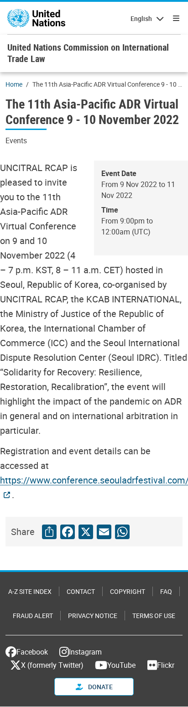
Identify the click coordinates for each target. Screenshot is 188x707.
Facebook (32, 652)
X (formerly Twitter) (52, 665)
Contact (81, 591)
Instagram (85, 652)
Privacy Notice (92, 615)
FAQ (166, 591)
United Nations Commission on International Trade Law (88, 53)
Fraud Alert (33, 615)
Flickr (165, 665)
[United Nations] (36, 18)
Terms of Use (153, 615)
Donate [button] (100, 686)
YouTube (121, 665)
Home (13, 84)
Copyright (127, 591)
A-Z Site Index (30, 591)
